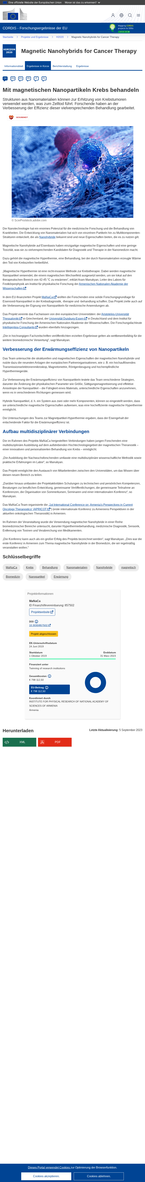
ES (20, 78)
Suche (130, 15)
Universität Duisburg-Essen (67, 318)
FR (28, 78)
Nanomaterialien (76, 567)
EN (12, 78)
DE (5, 78)
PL (44, 78)
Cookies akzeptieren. (46, 1176)
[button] (121, 15)
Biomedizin (13, 576)
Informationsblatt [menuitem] (13, 66)
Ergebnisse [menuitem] (82, 66)
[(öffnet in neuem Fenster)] (15, 14)
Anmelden (113, 15)
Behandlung (50, 567)
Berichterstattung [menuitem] (62, 66)
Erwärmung (61, 576)
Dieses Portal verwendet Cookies (49, 1167)
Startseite (8, 37)
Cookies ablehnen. (99, 1176)
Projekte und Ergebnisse (34, 37)
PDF (58, 742)
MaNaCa (48, 297)
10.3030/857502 (38, 625)
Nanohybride (47, 237)
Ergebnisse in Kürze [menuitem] (38, 66)
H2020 (60, 37)
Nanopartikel (37, 576)
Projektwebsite (40, 613)
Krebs (29, 567)
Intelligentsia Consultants (19, 327)
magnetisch (128, 567)
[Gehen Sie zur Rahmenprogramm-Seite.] (9, 51)
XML (22, 742)
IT (36, 78)
